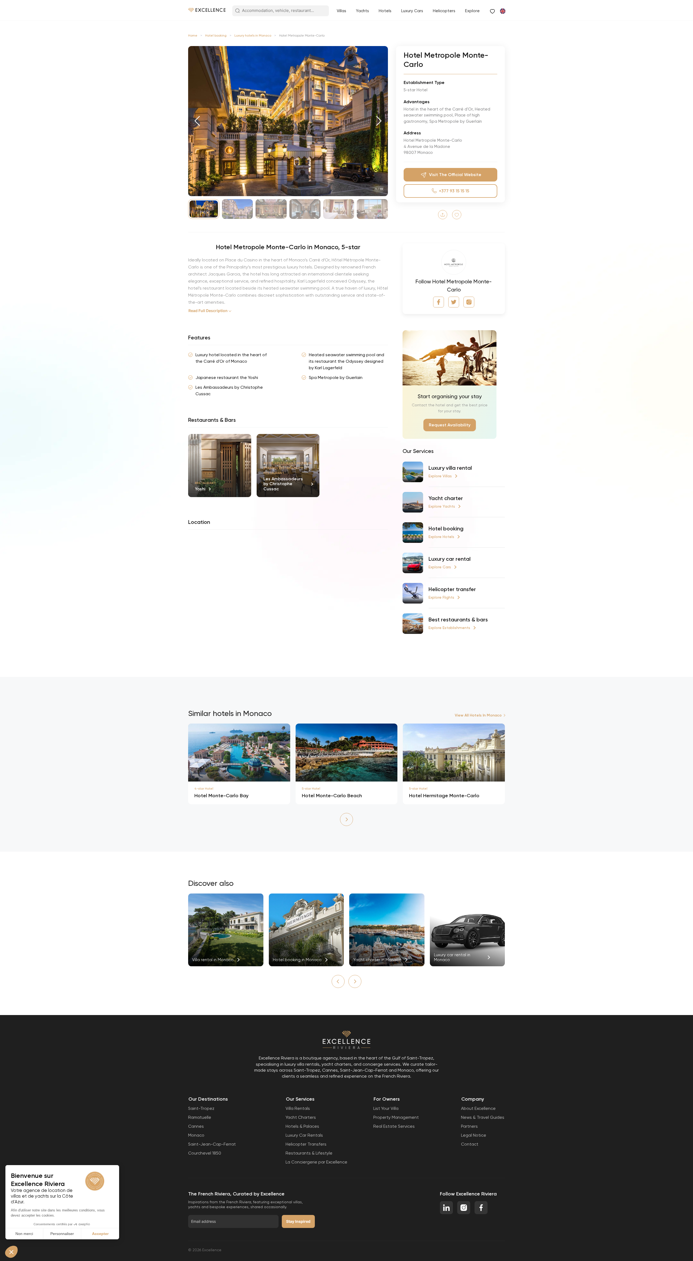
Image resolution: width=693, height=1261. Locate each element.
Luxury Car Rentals (304, 1135)
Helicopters (444, 10)
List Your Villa (385, 1108)
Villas (341, 10)
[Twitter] (453, 302)
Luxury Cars (412, 10)
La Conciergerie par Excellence (316, 1162)
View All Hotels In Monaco (478, 715)
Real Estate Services (394, 1126)
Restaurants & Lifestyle (309, 1153)
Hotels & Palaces (302, 1126)
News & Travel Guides (482, 1117)
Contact (469, 1144)
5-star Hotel (311, 788)
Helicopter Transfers (306, 1144)
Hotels (385, 10)
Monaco (196, 1135)
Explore (472, 10)
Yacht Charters (301, 1117)
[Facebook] (438, 302)
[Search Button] (237, 11)
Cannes (196, 1126)
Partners (469, 1126)
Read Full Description (208, 310)
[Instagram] (468, 302)
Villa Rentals (298, 1108)
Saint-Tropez (201, 1108)
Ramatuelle (199, 1117)
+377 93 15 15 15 (454, 190)
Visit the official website (455, 174)
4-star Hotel (203, 788)
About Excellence (478, 1108)
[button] (197, 121)
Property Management (396, 1117)
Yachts (362, 10)
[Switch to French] (502, 10)
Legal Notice (473, 1135)
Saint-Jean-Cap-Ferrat (212, 1144)
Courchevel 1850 (204, 1153)
